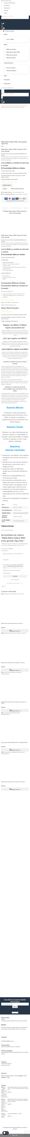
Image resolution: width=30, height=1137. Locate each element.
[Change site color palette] (5, 1133)
